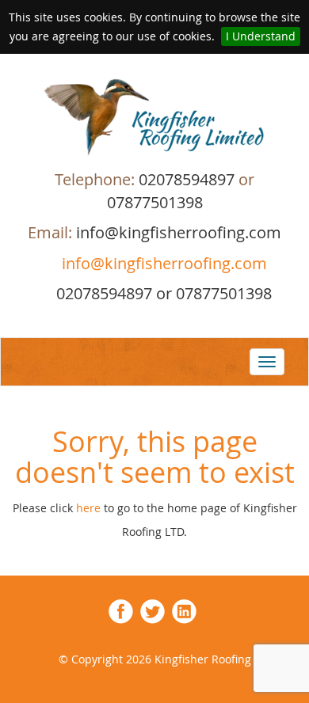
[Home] (154, 117)
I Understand (261, 36)
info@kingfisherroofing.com (162, 263)
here (90, 507)
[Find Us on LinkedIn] (184, 610)
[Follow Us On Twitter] (152, 610)
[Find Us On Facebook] (121, 610)
